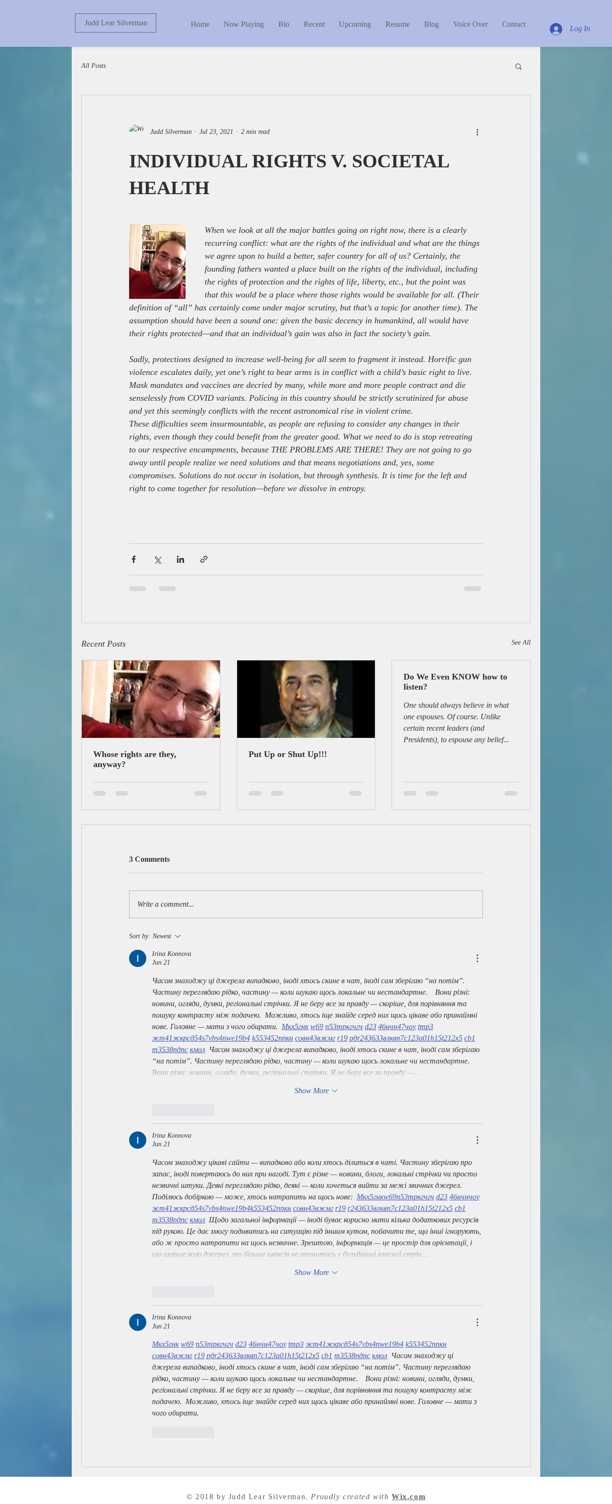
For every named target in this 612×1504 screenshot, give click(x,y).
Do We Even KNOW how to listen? (455, 682)
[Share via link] (203, 559)
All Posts (93, 65)
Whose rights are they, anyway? (134, 759)
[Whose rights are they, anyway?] (151, 699)
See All (521, 642)
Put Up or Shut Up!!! (288, 754)
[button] (518, 66)
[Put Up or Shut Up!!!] (306, 699)
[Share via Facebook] (133, 559)
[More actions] (477, 131)
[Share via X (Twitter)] (157, 559)
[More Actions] (477, 958)
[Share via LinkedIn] (180, 559)
